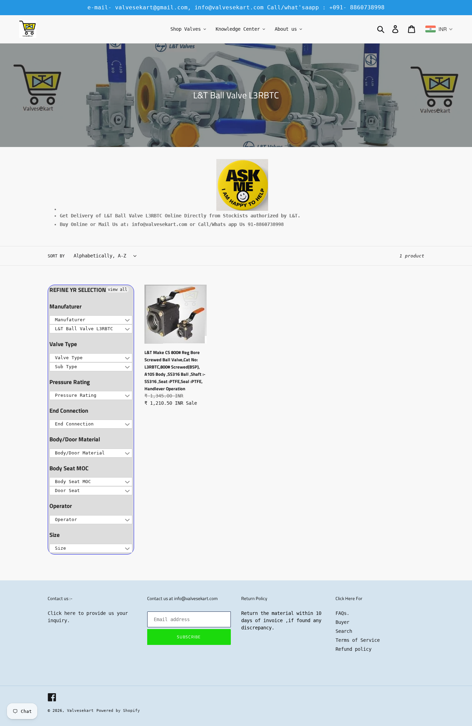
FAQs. (342, 613)
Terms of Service (358, 640)
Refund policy (353, 649)
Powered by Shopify (118, 710)
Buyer (342, 622)
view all (117, 289)
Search (344, 631)
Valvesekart (80, 710)
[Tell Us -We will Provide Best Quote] (242, 185)
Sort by (56, 256)
